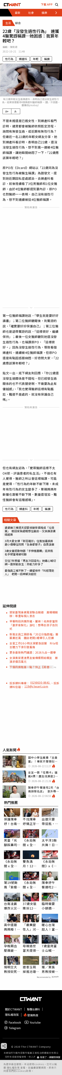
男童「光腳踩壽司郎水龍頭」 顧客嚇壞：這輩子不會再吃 (12, 842)
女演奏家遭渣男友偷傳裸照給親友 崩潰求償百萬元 (33, 659)
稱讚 (47, 59)
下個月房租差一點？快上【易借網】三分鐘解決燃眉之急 (29, 666)
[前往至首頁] (12, 4)
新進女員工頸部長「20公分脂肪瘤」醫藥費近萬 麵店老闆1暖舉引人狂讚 (33, 636)
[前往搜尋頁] (56, 4)
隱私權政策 (13, 1067)
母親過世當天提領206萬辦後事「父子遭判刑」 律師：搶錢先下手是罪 (30, 948)
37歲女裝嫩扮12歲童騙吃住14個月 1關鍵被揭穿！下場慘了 (30, 905)
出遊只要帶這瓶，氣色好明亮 (48, 821)
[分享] (4, 1046)
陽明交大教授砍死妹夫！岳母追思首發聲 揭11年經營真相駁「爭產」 (11, 969)
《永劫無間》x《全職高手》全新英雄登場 (49, 863)
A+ (7, 111)
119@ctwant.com (36, 686)
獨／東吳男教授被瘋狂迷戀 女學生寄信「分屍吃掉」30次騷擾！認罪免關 (50, 969)
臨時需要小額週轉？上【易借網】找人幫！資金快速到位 (49, 905)
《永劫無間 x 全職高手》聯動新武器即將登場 (10, 863)
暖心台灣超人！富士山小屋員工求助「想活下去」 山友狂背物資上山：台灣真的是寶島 (49, 926)
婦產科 (23, 59)
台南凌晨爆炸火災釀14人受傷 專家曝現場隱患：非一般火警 (11, 905)
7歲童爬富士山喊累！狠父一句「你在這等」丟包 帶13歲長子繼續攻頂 (49, 948)
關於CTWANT (13, 1009)
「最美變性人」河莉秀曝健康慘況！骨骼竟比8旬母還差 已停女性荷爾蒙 (31, 926)
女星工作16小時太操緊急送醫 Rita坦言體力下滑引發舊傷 (33, 645)
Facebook (15, 1022)
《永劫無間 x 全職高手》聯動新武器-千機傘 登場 (30, 884)
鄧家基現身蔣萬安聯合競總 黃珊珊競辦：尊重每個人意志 (33, 614)
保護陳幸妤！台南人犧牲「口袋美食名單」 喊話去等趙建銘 (11, 821)
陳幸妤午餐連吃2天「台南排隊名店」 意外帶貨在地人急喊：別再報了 (49, 884)
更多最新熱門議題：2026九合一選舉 (32, 652)
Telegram (15, 1027)
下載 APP (47, 4)
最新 (17, 12)
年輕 (35, 59)
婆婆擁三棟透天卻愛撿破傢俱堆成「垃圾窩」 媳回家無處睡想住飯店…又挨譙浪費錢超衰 (30, 531)
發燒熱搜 (32, 1015)
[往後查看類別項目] (54, 12)
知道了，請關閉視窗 (50, 1057)
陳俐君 (13, 47)
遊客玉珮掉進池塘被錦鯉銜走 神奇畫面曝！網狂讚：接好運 (29, 969)
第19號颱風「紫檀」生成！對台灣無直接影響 (11, 884)
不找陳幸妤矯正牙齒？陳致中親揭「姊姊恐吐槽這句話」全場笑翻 (29, 821)
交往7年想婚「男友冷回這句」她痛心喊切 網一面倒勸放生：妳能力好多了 (31, 562)
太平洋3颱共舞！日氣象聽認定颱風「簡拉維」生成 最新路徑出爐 (49, 842)
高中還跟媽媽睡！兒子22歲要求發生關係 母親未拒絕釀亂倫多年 (11, 926)
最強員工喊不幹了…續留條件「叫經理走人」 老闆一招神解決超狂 (29, 572)
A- (15, 111)
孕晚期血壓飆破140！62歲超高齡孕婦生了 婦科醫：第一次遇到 (12, 948)
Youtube (35, 1022)
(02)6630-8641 (40, 682)
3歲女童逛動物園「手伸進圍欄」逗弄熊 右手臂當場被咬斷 (30, 552)
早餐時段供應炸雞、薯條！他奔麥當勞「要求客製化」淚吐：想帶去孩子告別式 (33, 625)
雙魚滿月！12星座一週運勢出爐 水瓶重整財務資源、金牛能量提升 (30, 863)
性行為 (9, 59)
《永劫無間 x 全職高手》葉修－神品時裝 (29, 842)
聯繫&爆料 (33, 1009)
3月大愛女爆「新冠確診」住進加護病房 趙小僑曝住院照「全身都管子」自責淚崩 (30, 542)
